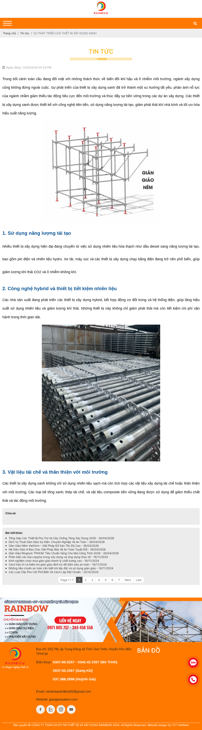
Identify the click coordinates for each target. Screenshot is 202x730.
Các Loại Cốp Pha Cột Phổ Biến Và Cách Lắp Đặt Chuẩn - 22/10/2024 (53, 572)
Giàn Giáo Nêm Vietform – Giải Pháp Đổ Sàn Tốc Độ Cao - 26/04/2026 (54, 545)
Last (138, 580)
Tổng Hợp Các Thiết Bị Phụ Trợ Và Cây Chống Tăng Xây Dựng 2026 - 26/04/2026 (61, 538)
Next (128, 580)
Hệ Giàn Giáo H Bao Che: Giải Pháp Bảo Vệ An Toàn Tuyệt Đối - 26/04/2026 (57, 549)
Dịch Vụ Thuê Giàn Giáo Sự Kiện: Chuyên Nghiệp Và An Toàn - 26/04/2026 (57, 542)
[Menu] (7, 23)
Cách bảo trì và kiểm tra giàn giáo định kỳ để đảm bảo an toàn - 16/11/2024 (58, 564)
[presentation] (8, 619)
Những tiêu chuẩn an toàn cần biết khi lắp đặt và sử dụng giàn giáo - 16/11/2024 (61, 568)
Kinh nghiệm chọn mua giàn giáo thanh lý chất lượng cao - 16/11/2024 (54, 560)
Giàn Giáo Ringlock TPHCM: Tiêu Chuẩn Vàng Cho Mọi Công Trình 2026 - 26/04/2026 (64, 553)
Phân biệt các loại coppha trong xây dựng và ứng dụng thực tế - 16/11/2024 (58, 557)
